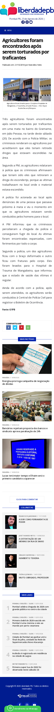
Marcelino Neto (35, 64)
